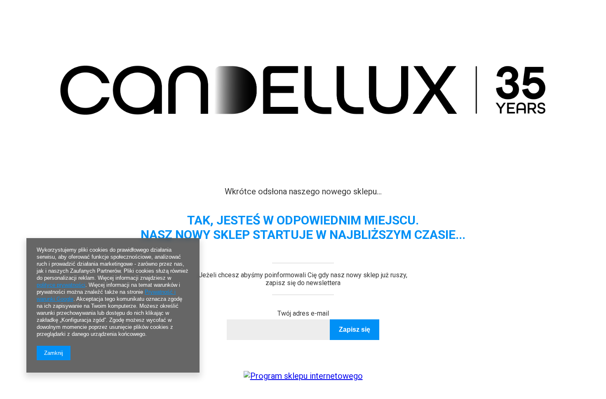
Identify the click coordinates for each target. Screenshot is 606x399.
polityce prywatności (61, 285)
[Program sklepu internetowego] (303, 376)
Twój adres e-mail (303, 313)
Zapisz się (354, 329)
